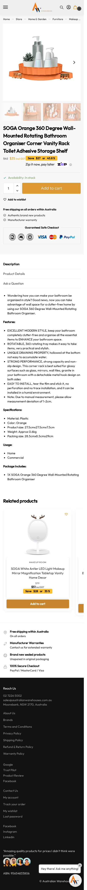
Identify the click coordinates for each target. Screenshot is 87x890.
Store (19, 19)
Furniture (58, 19)
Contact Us (10, 791)
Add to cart (51, 188)
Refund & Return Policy (18, 747)
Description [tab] (11, 264)
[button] (76, 7)
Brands (8, 720)
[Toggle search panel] (62, 7)
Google (8, 764)
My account (10, 797)
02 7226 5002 (12, 696)
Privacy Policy (12, 733)
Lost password (12, 816)
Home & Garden (37, 19)
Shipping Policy (13, 740)
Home (6, 19)
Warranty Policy (13, 754)
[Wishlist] (66, 514)
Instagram (10, 832)
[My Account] (68, 7)
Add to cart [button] (37, 604)
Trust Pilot (9, 770)
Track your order (14, 804)
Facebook (9, 781)
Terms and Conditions (17, 727)
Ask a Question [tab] (13, 283)
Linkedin (8, 837)
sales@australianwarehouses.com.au (27, 700)
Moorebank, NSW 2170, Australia (25, 704)
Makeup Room (77, 19)
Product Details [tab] (14, 274)
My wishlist (10, 811)
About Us (9, 713)
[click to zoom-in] (42, 62)
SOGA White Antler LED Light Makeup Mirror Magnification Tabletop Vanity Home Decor (38, 573)
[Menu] (9, 7)
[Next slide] (74, 62)
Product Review (13, 775)
